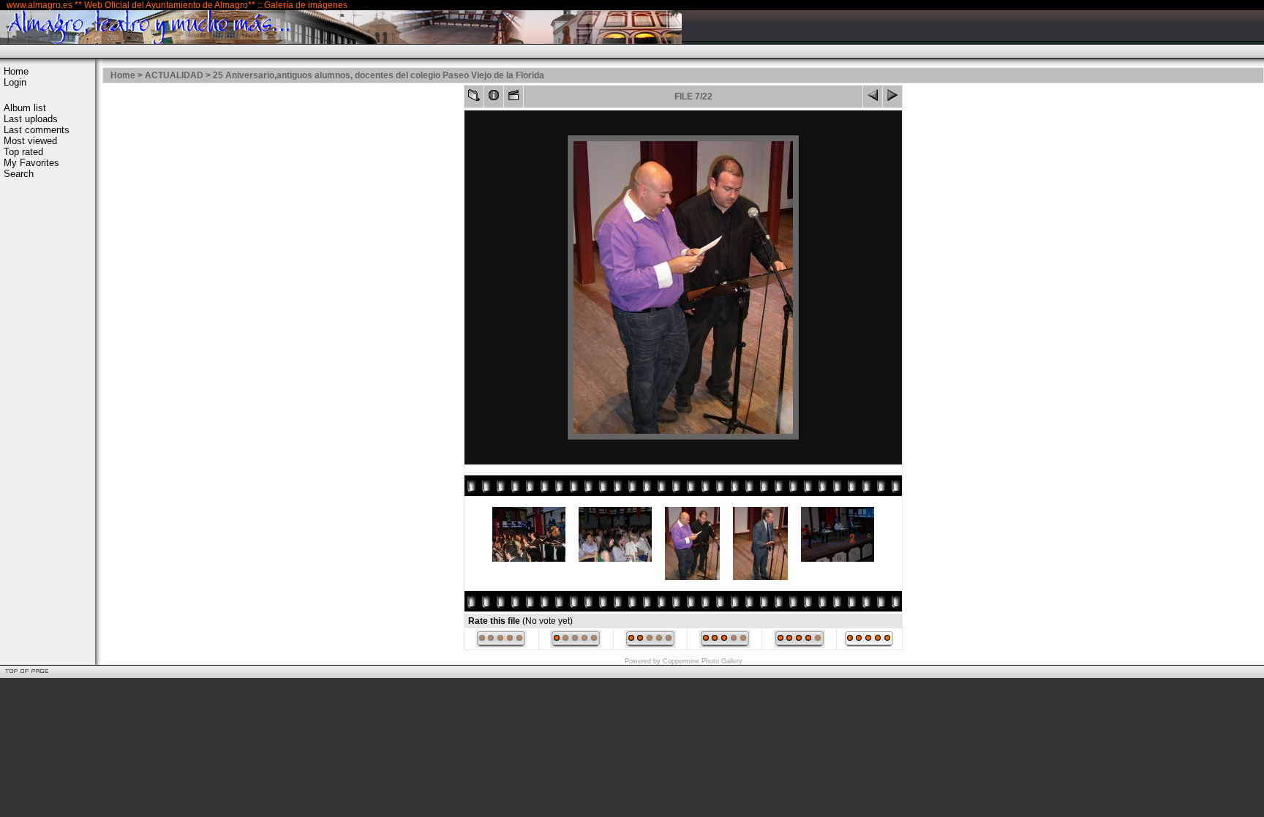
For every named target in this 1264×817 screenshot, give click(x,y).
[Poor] (575, 645)
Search (19, 173)
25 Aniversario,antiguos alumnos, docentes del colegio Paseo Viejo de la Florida (378, 75)
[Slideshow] (513, 98)
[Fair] (650, 645)
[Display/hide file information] (493, 98)
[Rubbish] (501, 645)
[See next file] (892, 98)
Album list (25, 107)
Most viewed (30, 140)
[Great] (869, 645)
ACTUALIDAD (174, 75)
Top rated (23, 151)
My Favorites (31, 162)
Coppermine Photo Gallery (702, 661)
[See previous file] (872, 98)
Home (16, 71)
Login (15, 82)
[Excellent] (799, 645)
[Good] (724, 645)
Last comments (36, 129)
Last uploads (31, 118)
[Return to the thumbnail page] (474, 98)
